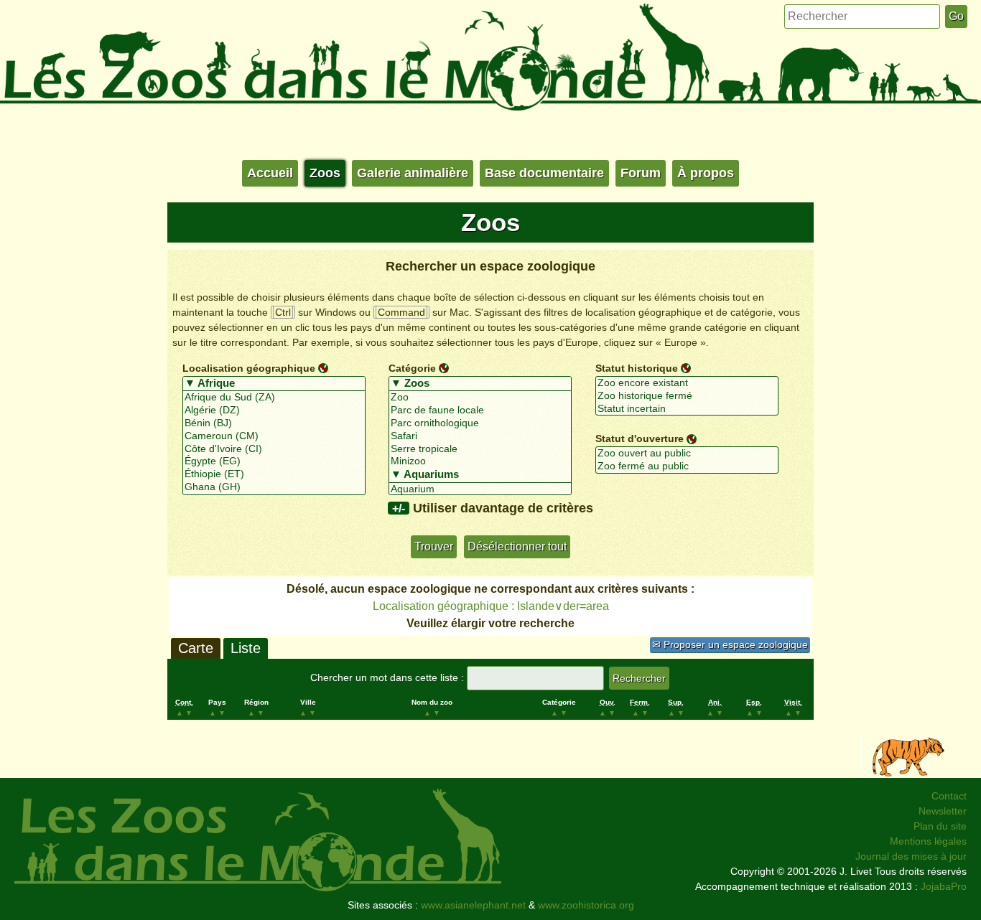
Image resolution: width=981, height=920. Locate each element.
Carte (195, 648)
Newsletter (943, 811)
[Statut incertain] (687, 409)
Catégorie (412, 368)
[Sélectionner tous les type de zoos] (480, 384)
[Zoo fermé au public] (687, 466)
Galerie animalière (412, 173)
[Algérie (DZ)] (274, 410)
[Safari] (480, 436)
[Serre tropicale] (480, 449)
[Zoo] (480, 397)
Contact (949, 796)
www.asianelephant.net (473, 905)
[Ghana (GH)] (274, 487)
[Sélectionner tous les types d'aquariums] (480, 475)
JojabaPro (944, 886)
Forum (640, 173)
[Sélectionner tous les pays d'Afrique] (274, 384)
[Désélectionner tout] (323, 367)
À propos (705, 173)
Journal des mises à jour (911, 856)
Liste (246, 648)
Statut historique (636, 368)
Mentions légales (928, 841)
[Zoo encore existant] (687, 383)
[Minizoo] (480, 461)
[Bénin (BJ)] (274, 423)
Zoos (325, 173)
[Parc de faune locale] (480, 410)
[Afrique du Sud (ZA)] (274, 397)
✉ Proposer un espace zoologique (730, 644)
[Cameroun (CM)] (274, 436)
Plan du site (940, 826)
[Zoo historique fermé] (687, 396)
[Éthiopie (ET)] (274, 474)
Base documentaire (544, 173)
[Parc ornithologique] (480, 423)
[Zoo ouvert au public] (687, 453)
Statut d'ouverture (639, 438)
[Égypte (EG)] (274, 461)
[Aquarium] (480, 489)
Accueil (270, 173)
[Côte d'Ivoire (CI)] (274, 449)
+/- (398, 508)
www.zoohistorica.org (586, 905)
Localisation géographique (248, 368)
